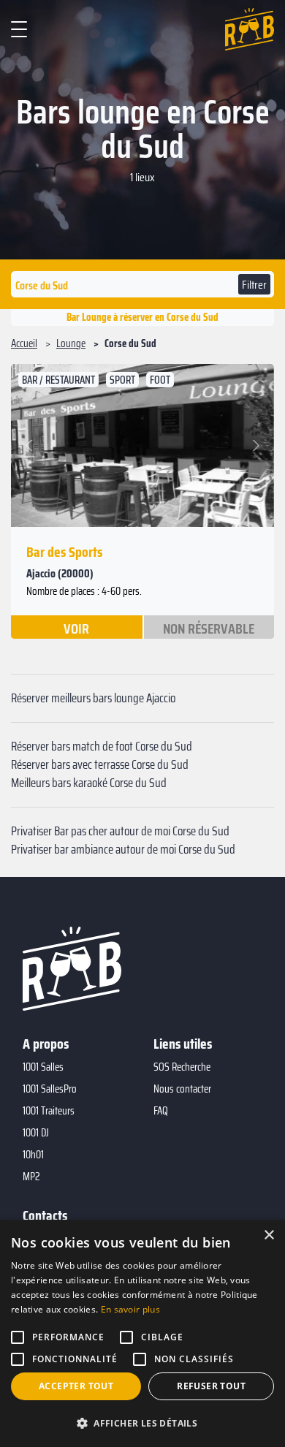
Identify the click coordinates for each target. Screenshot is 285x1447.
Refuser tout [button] (211, 1386)
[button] (31, 445)
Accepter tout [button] (76, 1386)
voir (76, 628)
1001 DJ (36, 1133)
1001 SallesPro (50, 1089)
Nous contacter (182, 1089)
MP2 (31, 1176)
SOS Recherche (181, 1067)
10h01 (33, 1154)
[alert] (142, 1333)
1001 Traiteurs (49, 1111)
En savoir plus (130, 1309)
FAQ (160, 1111)
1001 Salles (43, 1067)
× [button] (268, 1235)
